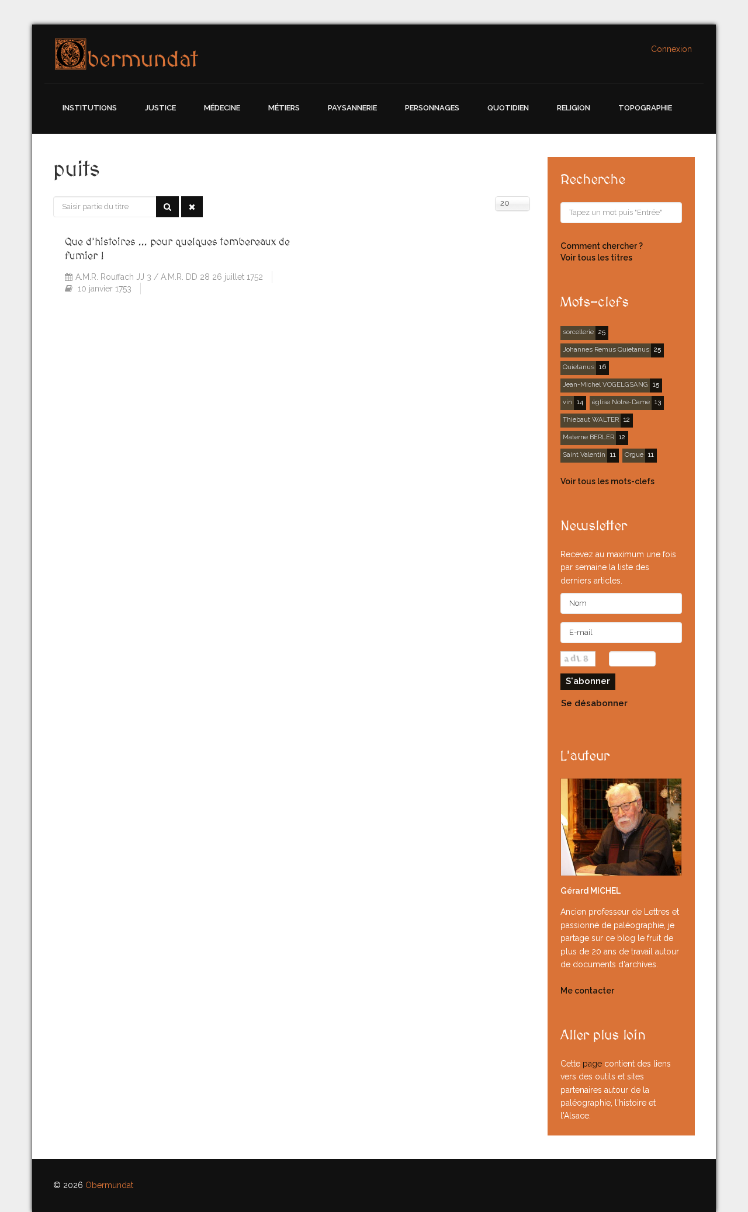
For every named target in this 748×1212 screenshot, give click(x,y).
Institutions (90, 107)
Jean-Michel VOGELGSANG (605, 384)
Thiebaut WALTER (591, 419)
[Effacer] (192, 206)
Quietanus (578, 367)
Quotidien (508, 107)
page (592, 1063)
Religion (573, 107)
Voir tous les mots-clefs (607, 481)
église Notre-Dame (621, 402)
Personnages (432, 107)
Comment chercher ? (601, 246)
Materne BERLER (588, 437)
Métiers (284, 107)
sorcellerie (578, 332)
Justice (160, 107)
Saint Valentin (584, 454)
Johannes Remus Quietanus (606, 349)
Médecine (222, 107)
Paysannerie (352, 107)
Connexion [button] (671, 49)
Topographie (645, 107)
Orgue (634, 454)
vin (567, 402)
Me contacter (587, 990)
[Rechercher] (167, 206)
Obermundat (109, 1185)
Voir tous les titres (596, 257)
